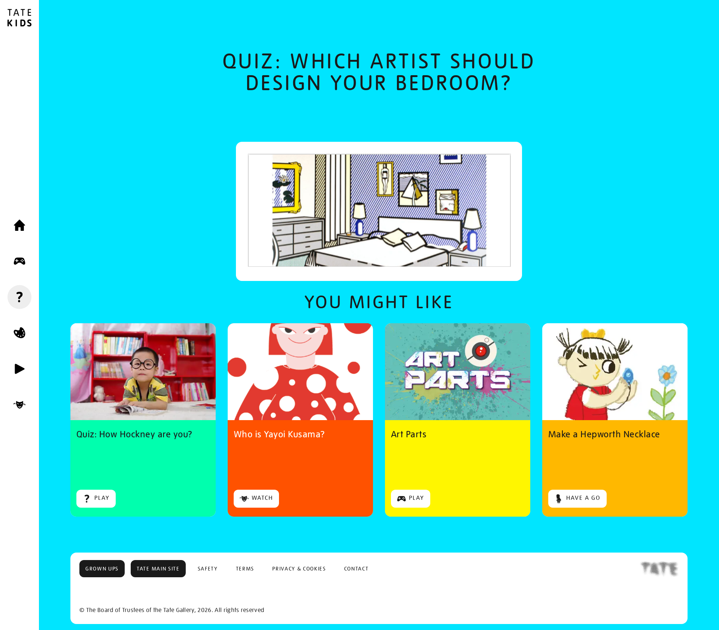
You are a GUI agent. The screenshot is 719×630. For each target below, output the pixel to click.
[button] (102, 568)
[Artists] (19, 405)
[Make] (19, 333)
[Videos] (19, 369)
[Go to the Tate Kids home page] (19, 18)
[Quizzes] (19, 297)
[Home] (19, 225)
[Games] (19, 261)
